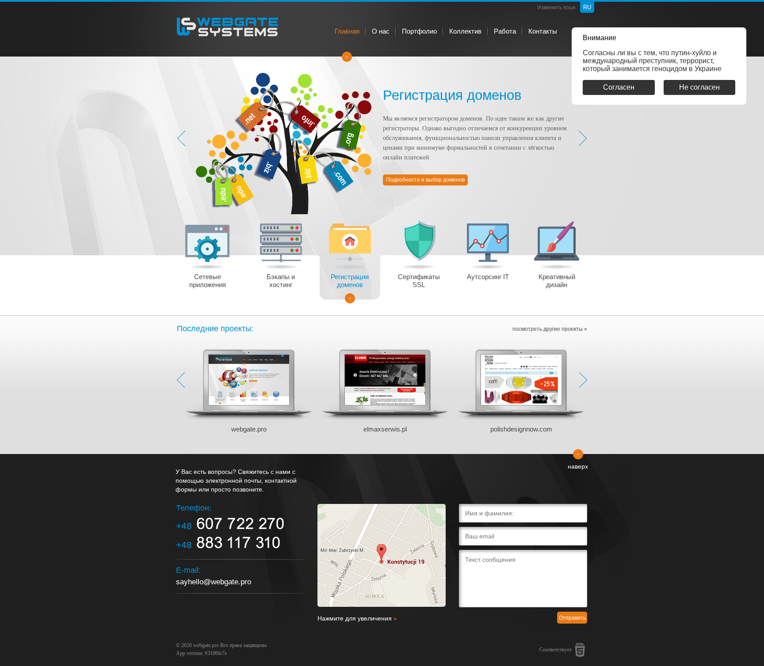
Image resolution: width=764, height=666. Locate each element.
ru (587, 7)
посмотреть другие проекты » (549, 329)
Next (583, 379)
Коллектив (465, 31)
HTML (580, 650)
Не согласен (699, 87)
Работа (505, 31)
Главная (347, 31)
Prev (181, 379)
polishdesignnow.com (521, 429)
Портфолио (419, 31)
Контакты (542, 31)
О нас (381, 31)
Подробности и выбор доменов (425, 180)
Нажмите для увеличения (357, 618)
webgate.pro (249, 429)
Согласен (618, 87)
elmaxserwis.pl (385, 429)
